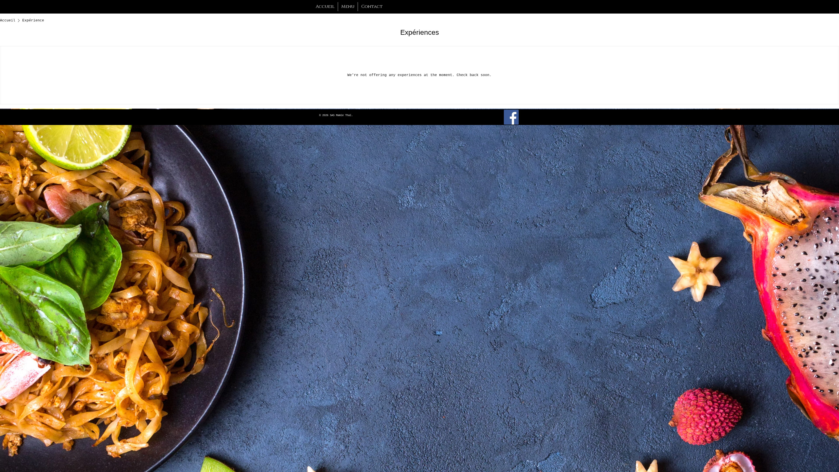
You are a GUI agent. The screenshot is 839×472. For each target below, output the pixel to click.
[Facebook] (511, 117)
